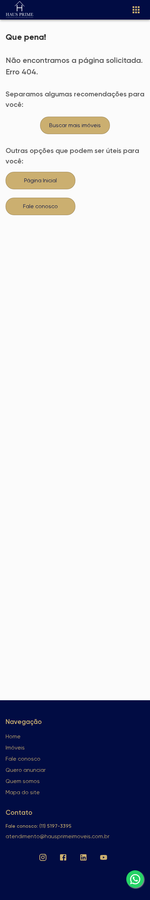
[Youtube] (103, 857)
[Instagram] (43, 857)
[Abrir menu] (136, 10)
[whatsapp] (135, 879)
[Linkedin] (83, 857)
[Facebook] (63, 857)
